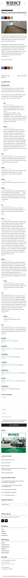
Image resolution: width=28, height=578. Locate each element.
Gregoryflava (4, 386)
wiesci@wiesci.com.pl (9, 563)
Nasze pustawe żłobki (5, 462)
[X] (5, 18)
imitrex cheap (7, 357)
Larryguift (4, 362)
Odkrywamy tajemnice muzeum (8, 459)
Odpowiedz (3, 99)
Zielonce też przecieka (22, 75)
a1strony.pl (23, 576)
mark (2, 481)
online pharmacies (9, 340)
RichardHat (4, 346)
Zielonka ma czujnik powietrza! (5, 76)
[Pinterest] (8, 18)
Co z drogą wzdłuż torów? (10, 495)
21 (26, 14)
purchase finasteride (11, 364)
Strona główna (4, 8)
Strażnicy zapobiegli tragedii (7, 472)
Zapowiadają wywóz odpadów (10, 489)
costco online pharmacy (10, 380)
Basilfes (3, 378)
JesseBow (3, 338)
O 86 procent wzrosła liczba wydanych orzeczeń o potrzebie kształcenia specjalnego (13, 469)
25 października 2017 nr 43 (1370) (14, 8)
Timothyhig (4, 354)
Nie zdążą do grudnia (5, 465)
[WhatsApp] (11, 18)
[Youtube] (6, 520)
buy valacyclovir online (9, 348)
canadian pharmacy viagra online (11, 372)
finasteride (7, 388)
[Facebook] (2, 18)
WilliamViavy (4, 370)
